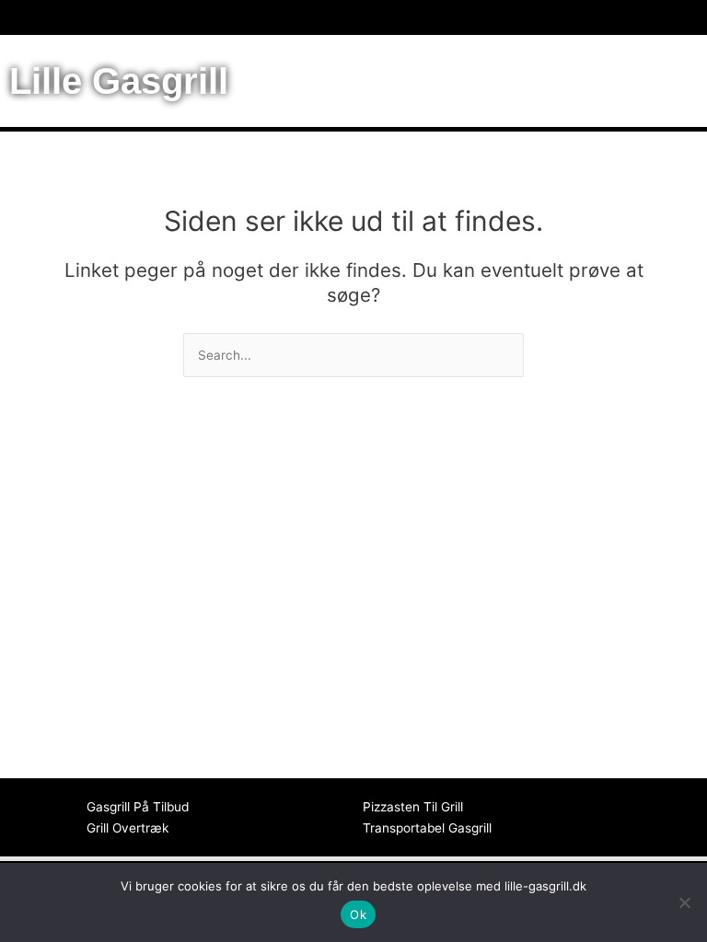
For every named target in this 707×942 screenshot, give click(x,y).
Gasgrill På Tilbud (138, 806)
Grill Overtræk (127, 828)
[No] (684, 902)
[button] (353, 17)
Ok (358, 914)
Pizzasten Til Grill (413, 806)
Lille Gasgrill (118, 81)
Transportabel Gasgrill (427, 828)
